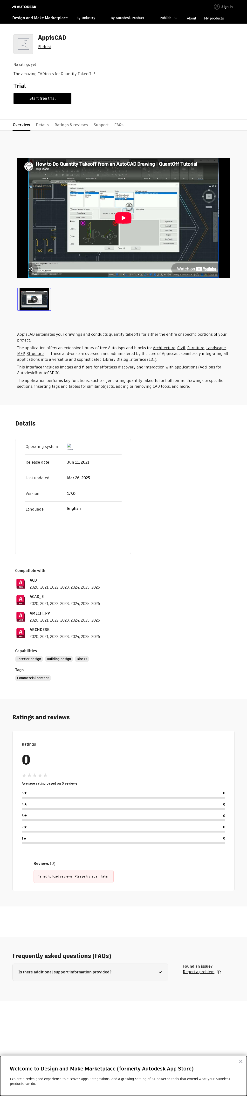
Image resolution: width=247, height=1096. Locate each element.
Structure (35, 353)
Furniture (195, 348)
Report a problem (198, 972)
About (191, 18)
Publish (165, 17)
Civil (181, 348)
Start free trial (42, 98)
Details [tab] (42, 125)
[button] (90, 972)
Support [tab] (101, 125)
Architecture (164, 348)
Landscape (216, 348)
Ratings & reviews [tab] (71, 125)
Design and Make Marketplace (40, 18)
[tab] (34, 299)
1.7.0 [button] (71, 493)
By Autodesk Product (127, 17)
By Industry (85, 17)
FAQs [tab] (119, 125)
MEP (21, 353)
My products (214, 18)
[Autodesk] (25, 6)
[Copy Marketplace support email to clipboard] (219, 972)
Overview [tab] (21, 125)
